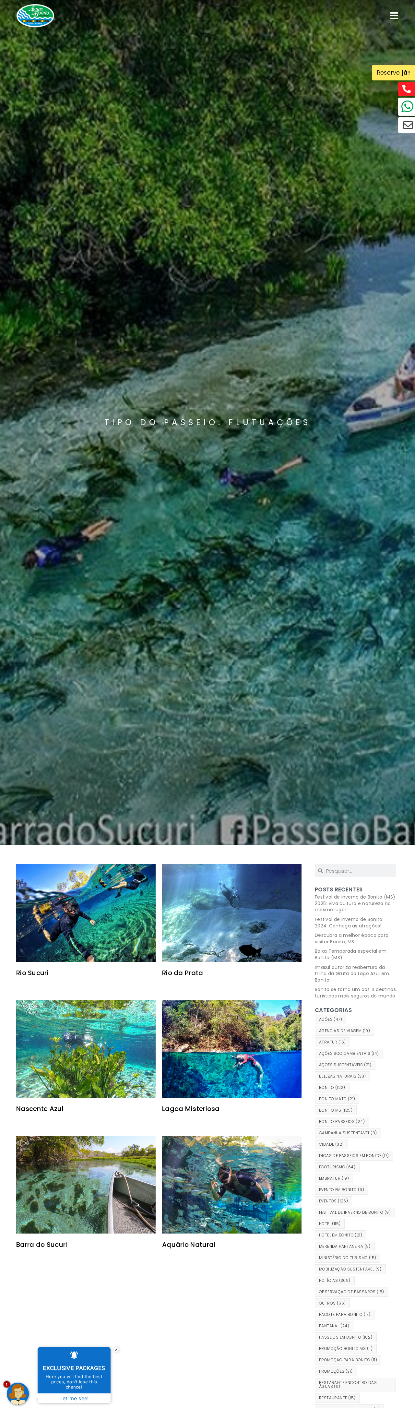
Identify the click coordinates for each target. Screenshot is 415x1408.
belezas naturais (342, 1076)
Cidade (331, 1144)
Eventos (333, 1201)
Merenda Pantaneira (345, 1246)
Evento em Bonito (341, 1189)
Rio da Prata (182, 972)
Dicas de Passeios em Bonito (354, 1155)
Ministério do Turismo (347, 1257)
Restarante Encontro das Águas (348, 1384)
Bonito (332, 1087)
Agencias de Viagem (344, 1030)
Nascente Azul (40, 1108)
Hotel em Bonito (340, 1235)
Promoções (336, 1371)
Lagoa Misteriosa (191, 1108)
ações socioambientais (349, 1053)
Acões (330, 1019)
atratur (332, 1042)
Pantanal (334, 1326)
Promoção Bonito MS (346, 1348)
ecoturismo (337, 1167)
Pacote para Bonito (344, 1314)
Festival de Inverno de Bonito (355, 1212)
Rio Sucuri (32, 972)
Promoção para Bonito (348, 1360)
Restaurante (337, 1398)
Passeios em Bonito (346, 1337)
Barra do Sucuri (41, 1244)
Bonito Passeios (342, 1121)
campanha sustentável (348, 1133)
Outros (332, 1303)
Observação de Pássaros (351, 1292)
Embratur (334, 1178)
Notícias (334, 1280)
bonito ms (335, 1110)
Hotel (329, 1223)
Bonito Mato (337, 1099)
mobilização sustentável (350, 1269)
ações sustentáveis (345, 1065)
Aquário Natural (189, 1244)
